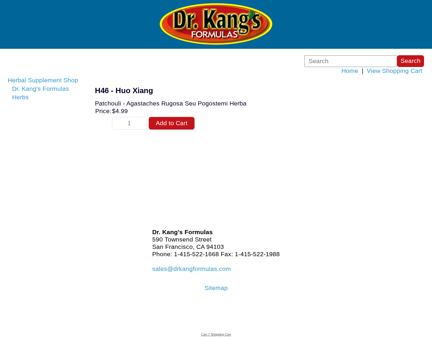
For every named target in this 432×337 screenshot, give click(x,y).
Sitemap (216, 287)
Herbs (20, 97)
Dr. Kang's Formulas (40, 88)
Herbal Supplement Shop (43, 80)
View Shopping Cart (394, 70)
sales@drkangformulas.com (191, 268)
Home (349, 70)
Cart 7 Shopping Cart (216, 334)
